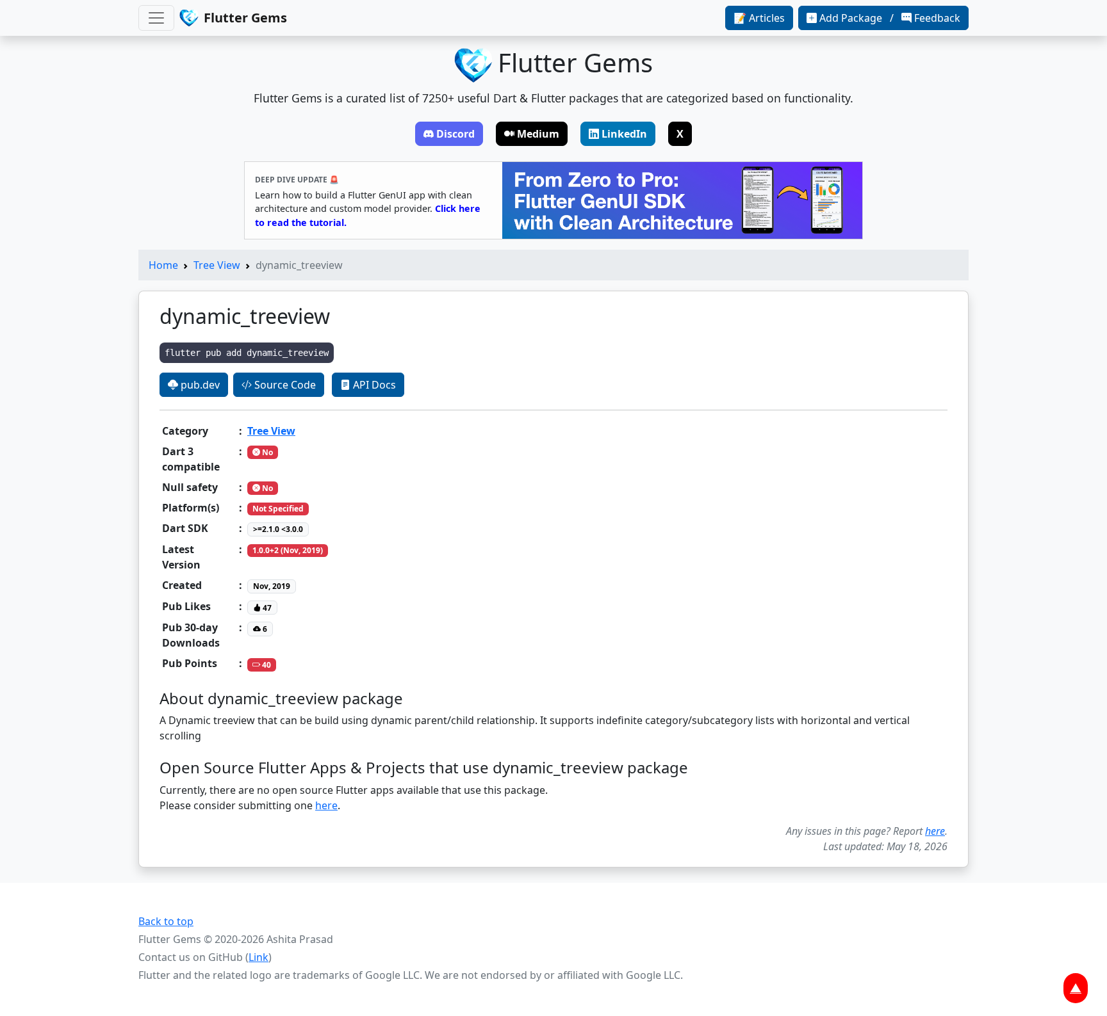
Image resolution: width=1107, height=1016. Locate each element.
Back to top (165, 921)
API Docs (373, 385)
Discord (455, 134)
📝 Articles (759, 18)
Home (163, 265)
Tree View (216, 265)
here (326, 805)
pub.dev (199, 385)
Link (258, 957)
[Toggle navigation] (156, 18)
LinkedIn (624, 134)
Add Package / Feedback (889, 18)
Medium (538, 134)
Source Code (284, 385)
